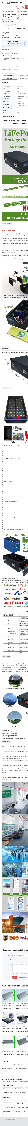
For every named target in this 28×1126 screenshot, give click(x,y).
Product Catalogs (23, 1065)
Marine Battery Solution (21, 1068)
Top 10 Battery (6, 1111)
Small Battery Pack (20, 1092)
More (3, 1114)
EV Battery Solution (6, 1068)
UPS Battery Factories (22, 1100)
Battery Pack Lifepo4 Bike (9, 1107)
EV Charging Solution (7, 1071)
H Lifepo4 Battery (21, 1104)
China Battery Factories (8, 1100)
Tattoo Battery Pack (7, 1092)
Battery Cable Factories (8, 1104)
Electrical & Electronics (10, 11)
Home (3, 11)
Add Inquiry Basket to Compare (10, 69)
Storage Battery (6, 1088)
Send (15, 977)
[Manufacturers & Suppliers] (14, 2)
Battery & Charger (18, 1088)
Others (3, 1074)
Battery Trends (16, 1111)
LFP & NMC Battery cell (21, 1071)
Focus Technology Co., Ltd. (19, 1119)
